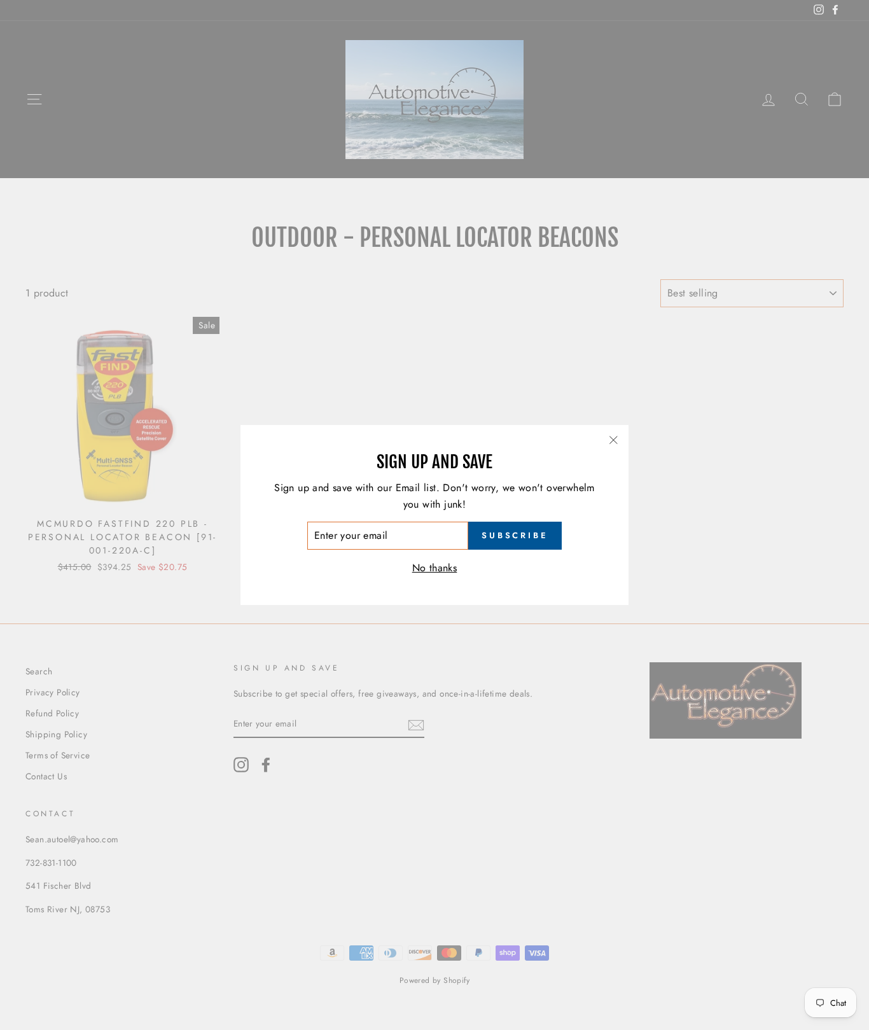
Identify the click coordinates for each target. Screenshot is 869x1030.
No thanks (434, 567)
